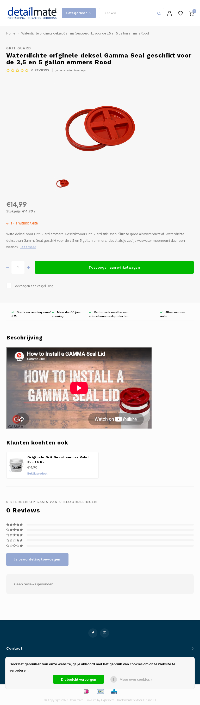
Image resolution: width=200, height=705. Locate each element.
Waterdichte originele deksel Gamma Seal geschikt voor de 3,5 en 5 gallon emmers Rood (85, 33)
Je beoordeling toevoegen (71, 70)
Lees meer (28, 247)
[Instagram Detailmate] (104, 633)
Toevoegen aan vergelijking (33, 286)
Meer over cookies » (136, 679)
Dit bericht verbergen (78, 679)
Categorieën (77, 13)
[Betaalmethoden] (86, 691)
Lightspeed (108, 700)
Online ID (149, 700)
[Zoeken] (159, 13)
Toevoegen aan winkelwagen (114, 267)
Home (10, 33)
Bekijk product (37, 473)
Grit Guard (18, 48)
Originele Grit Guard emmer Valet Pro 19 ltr (58, 459)
